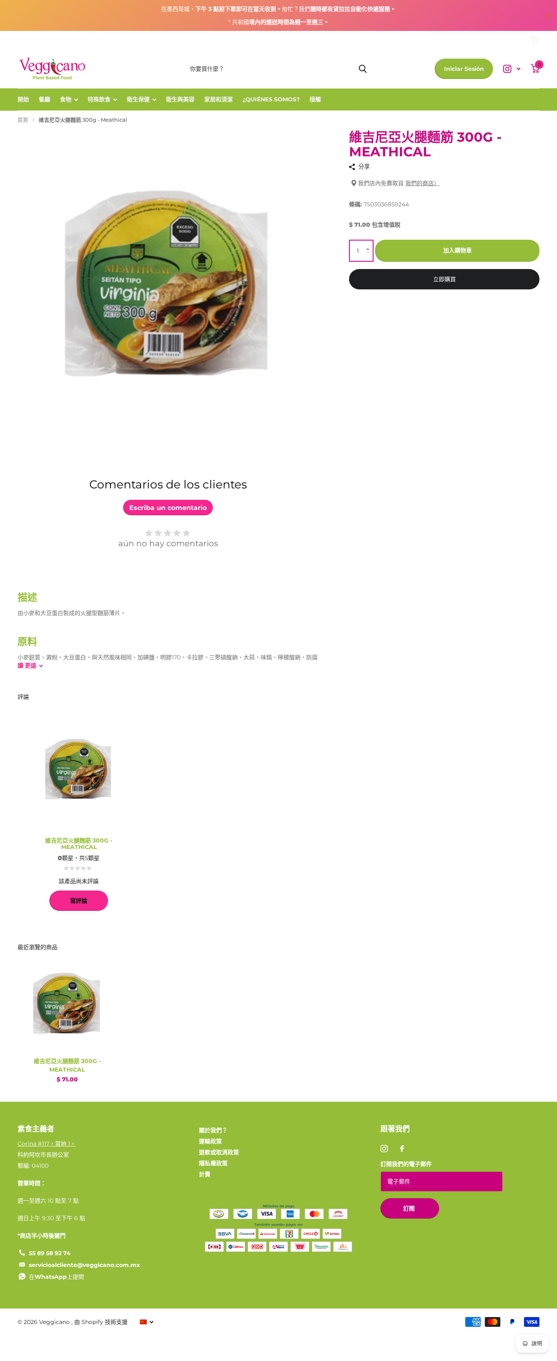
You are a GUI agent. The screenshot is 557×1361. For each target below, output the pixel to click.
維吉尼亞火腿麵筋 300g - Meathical (67, 1065)
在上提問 (56, 1276)
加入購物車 (457, 250)
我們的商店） (422, 183)
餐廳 (44, 99)
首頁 (23, 119)
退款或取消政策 (219, 1152)
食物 (65, 99)
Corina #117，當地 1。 (47, 1143)
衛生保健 (138, 99)
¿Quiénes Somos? (271, 99)
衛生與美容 (180, 99)
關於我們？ (213, 1130)
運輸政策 (210, 1141)
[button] (369, 243)
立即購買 (444, 279)
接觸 (315, 99)
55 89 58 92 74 (50, 1253)
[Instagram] (384, 1148)
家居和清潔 (218, 99)
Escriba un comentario (168, 508)
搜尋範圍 (362, 69)
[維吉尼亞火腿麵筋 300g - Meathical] (67, 1002)
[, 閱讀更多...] (512, 69)
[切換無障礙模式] (534, 40)
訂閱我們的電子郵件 (406, 1164)
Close (548, 15)
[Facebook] (402, 1148)
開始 (23, 99)
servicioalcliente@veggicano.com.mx (84, 1265)
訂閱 (409, 1208)
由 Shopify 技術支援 (101, 1322)
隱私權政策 (213, 1163)
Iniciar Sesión (464, 68)
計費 (204, 1174)
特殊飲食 (99, 99)
